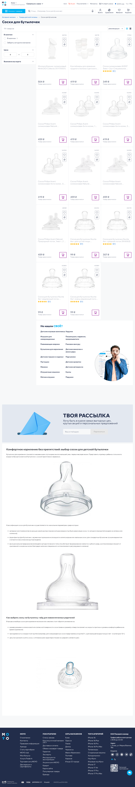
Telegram (126, 754)
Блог (65, 4)
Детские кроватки (73, 362)
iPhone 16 (91, 738)
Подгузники (71, 357)
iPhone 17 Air (93, 768)
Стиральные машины (96, 753)
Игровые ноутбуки (95, 762)
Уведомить (63, 82)
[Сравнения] (64, 44)
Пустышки (44, 362)
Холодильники (94, 756)
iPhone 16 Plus (93, 741)
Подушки (69, 377)
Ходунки (69, 331)
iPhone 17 (91, 764)
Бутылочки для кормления (51, 349)
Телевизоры (93, 749)
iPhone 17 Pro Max (95, 773)
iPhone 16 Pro (93, 743)
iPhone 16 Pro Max (95, 747)
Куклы (68, 372)
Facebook (117, 754)
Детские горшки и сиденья (51, 357)
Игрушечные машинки (50, 372)
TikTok (131, 754)
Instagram (122, 754)
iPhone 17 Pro (93, 770)
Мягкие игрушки (47, 377)
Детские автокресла (74, 367)
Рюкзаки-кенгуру (73, 344)
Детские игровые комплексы (52, 331)
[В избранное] (64, 39)
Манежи (44, 367)
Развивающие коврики (50, 344)
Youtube (112, 754)
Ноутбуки (92, 758)
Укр (127, 3)
